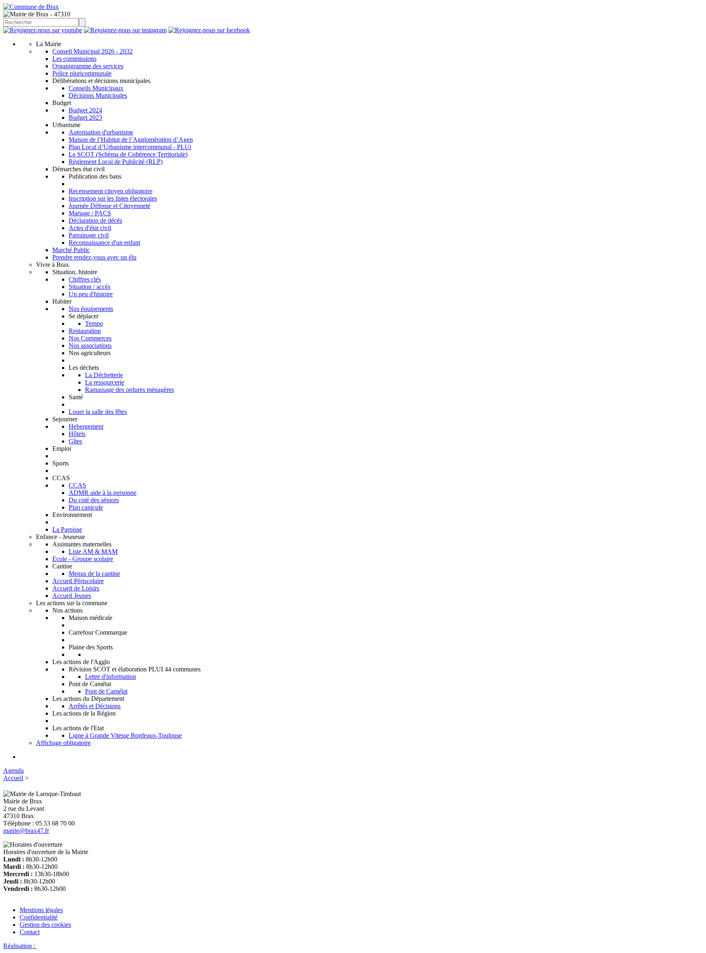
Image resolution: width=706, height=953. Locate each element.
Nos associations (90, 345)
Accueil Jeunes (71, 595)
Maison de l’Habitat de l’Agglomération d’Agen (131, 139)
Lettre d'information (110, 676)
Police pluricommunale (82, 73)
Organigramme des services (87, 66)
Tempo (94, 323)
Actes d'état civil (90, 227)
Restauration (85, 330)
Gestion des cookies (45, 924)
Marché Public (71, 249)
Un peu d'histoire (91, 294)
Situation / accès (89, 286)
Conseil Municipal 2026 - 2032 (92, 51)
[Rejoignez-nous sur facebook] (209, 30)
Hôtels (77, 433)
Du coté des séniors (94, 500)
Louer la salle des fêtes (98, 411)
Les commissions (74, 58)
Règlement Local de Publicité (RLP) (116, 161)
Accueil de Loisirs (75, 588)
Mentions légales (41, 909)
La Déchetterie (104, 374)
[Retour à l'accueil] (31, 6)
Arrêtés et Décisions (95, 705)
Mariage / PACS (90, 213)
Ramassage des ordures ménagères (129, 389)
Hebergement (86, 426)
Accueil (13, 777)
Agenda (13, 770)
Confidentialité (39, 917)
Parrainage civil (89, 235)
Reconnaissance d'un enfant (104, 242)
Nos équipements (91, 308)
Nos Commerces (90, 338)
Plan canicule (86, 507)
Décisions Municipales (98, 95)
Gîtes (75, 441)
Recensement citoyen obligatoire (110, 191)
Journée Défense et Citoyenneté (109, 205)
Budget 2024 (85, 110)
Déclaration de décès (95, 220)
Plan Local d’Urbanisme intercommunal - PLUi (130, 146)
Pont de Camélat (106, 691)
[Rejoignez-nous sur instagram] (125, 30)
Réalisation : (20, 945)
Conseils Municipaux (96, 88)
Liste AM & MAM (93, 551)
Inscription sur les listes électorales (113, 198)
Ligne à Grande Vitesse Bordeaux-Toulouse (125, 735)
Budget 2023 (85, 117)
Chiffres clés (85, 279)
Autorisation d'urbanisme (101, 132)
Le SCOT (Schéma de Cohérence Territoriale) (128, 154)
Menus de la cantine (94, 573)
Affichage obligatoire (63, 742)
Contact (30, 931)
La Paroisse (67, 529)
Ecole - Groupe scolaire (82, 558)
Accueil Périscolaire (78, 580)
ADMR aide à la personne (102, 492)
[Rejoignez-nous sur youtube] (42, 30)
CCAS (77, 485)
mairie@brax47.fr (26, 830)
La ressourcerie (104, 382)
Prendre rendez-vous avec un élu (94, 257)
